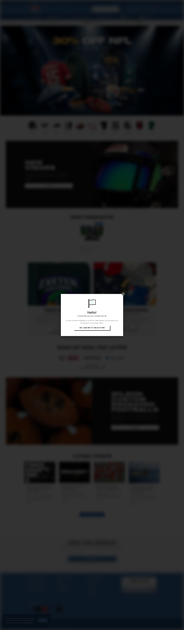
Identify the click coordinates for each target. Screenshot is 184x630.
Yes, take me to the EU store (92, 328)
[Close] (123, 294)
